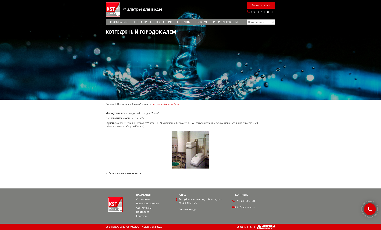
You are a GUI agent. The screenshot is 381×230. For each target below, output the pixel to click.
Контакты (183, 22)
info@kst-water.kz (245, 207)
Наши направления (225, 22)
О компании (119, 22)
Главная (201, 22)
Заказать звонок (261, 5)
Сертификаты (142, 22)
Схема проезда (187, 209)
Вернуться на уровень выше (125, 173)
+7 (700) (262, 12)
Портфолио (164, 22)
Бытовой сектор (140, 104)
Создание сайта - (246, 226)
